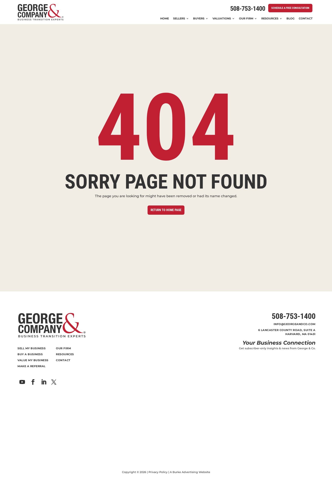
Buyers (198, 18)
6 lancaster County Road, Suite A (286, 330)
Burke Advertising (185, 472)
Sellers (179, 18)
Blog (290, 18)
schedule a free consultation (290, 7)
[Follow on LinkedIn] (43, 382)
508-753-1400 (247, 8)
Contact (306, 18)
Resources (269, 18)
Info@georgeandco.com (294, 324)
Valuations (221, 18)
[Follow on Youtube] (22, 382)
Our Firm (246, 18)
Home (164, 18)
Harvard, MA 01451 (300, 334)
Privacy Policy (158, 472)
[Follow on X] (54, 382)
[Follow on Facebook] (32, 382)
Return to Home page (166, 210)
